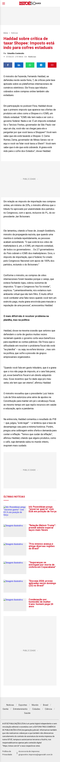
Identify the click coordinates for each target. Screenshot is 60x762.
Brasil (45, 705)
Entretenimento (20, 709)
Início (5, 33)
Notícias (14, 33)
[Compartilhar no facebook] (7, 65)
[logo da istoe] (30, 4)
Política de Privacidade (7, 753)
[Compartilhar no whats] (30, 65)
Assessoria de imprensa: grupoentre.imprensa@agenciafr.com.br (35, 753)
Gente (5, 709)
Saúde (27, 713)
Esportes (23, 705)
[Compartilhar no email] (52, 65)
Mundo (35, 705)
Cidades (36, 709)
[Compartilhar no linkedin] (19, 65)
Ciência (48, 709)
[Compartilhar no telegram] (41, 65)
